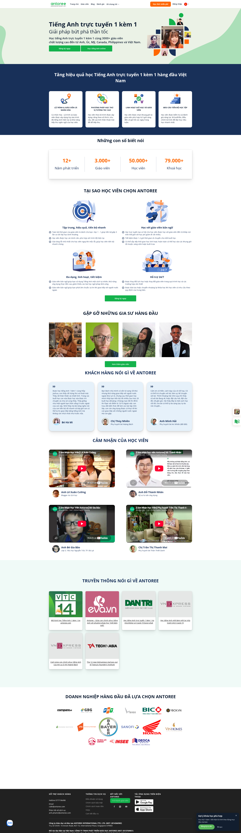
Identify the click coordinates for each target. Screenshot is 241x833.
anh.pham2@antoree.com (60, 813)
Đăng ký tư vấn (206, 826)
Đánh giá (100, 4)
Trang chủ (74, 4)
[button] (160, 4)
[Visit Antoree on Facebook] (114, 806)
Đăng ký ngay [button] (64, 48)
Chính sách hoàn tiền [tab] (95, 806)
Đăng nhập (177, 4)
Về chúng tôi (111, 4)
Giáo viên (85, 4)
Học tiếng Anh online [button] (96, 48)
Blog (93, 4)
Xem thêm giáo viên (120, 364)
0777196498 (60, 800)
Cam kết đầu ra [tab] (92, 813)
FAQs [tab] (88, 810)
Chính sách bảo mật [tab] (94, 802)
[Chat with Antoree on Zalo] (120, 806)
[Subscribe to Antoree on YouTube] (126, 806)
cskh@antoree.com (57, 806)
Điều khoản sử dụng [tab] (94, 799)
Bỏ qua (219, 827)
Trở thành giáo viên (120, 800)
